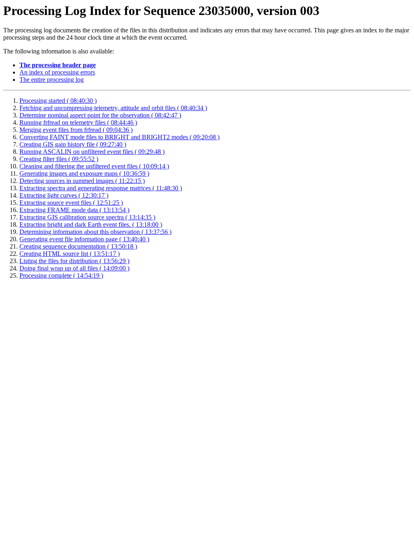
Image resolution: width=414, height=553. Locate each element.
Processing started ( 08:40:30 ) (58, 100)
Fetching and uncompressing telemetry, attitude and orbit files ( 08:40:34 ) (113, 107)
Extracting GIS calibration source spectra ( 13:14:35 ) (87, 217)
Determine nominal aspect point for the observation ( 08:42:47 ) (100, 115)
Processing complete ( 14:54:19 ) (61, 275)
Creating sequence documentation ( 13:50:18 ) (78, 246)
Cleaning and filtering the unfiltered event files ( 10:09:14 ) (94, 166)
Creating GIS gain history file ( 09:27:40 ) (72, 144)
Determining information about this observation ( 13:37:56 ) (95, 231)
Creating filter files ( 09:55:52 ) (58, 158)
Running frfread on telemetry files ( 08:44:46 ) (78, 122)
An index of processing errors (57, 72)
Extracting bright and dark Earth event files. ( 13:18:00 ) (90, 224)
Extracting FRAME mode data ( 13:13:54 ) (74, 209)
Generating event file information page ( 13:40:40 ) (84, 239)
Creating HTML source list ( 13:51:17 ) (69, 253)
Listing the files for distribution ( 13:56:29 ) (74, 260)
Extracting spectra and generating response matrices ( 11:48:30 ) (100, 188)
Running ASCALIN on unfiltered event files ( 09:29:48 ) (92, 151)
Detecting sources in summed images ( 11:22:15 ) (82, 180)
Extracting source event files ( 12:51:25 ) (71, 202)
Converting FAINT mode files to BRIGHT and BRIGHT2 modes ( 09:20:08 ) (119, 137)
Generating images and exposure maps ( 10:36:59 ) (84, 173)
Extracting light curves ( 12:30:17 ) (63, 195)
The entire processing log (51, 79)
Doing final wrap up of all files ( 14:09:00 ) (74, 268)
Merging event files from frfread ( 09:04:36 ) (76, 129)
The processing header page (57, 65)
